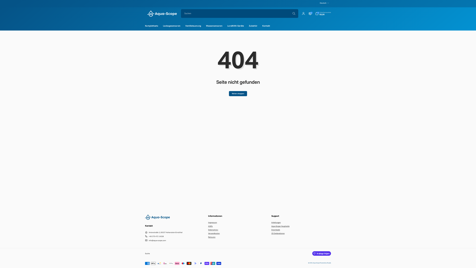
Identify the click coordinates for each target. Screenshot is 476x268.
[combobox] (239, 13)
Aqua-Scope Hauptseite (280, 226)
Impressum (212, 222)
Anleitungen (276, 222)
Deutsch (323, 3)
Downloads (275, 230)
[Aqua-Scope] (157, 219)
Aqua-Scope (316, 263)
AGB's (210, 226)
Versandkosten (214, 233)
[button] (323, 13)
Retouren (211, 237)
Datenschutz (213, 230)
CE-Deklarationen (278, 233)
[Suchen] (293, 13)
